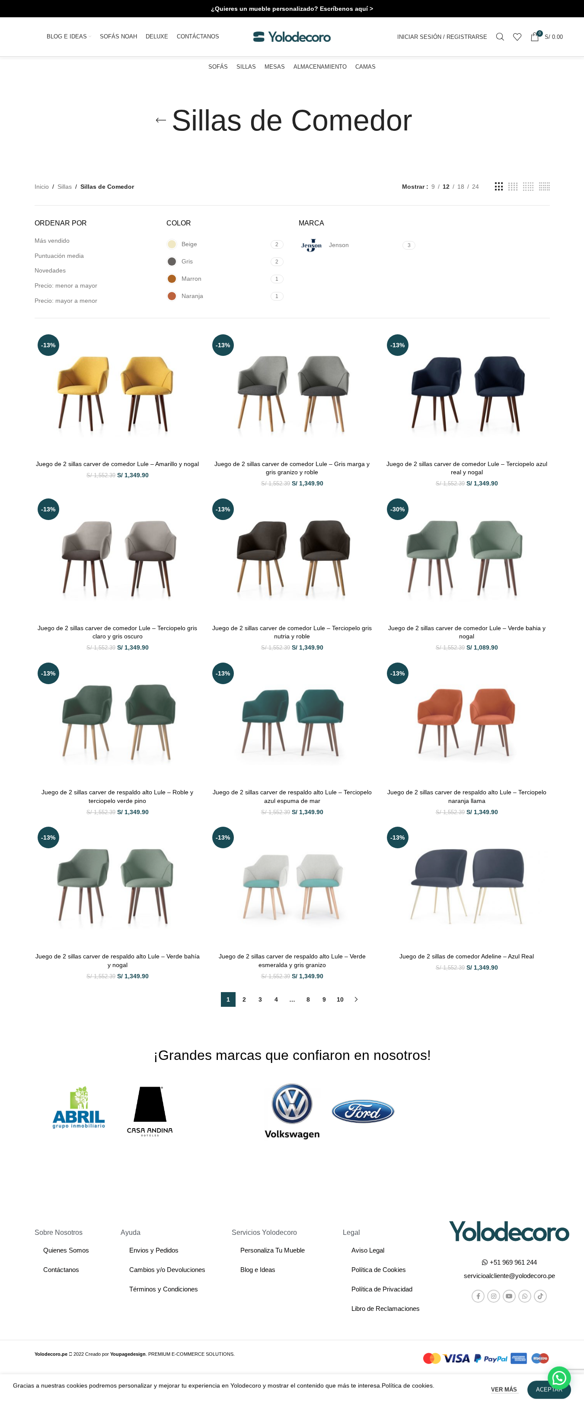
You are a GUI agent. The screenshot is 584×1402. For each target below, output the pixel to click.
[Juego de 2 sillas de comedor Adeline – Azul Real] (467, 886)
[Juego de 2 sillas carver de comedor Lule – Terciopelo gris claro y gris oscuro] (118, 557)
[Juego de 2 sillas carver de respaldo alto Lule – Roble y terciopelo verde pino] (118, 722)
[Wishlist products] (517, 36)
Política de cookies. (408, 1382)
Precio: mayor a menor (66, 300)
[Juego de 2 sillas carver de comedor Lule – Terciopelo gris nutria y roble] (292, 557)
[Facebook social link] (478, 1296)
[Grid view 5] (528, 186)
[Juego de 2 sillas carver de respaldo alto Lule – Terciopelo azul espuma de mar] (292, 722)
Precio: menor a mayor (66, 285)
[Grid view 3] (499, 186)
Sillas (64, 186)
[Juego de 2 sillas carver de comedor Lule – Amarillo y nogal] (118, 393)
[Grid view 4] (512, 186)
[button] (509, 1275)
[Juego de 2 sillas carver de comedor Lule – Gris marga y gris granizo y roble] (292, 393)
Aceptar (549, 1386)
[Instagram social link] (493, 1296)
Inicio (42, 186)
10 (340, 999)
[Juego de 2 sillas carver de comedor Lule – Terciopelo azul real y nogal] (467, 393)
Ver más (505, 1386)
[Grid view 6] (544, 186)
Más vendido (52, 240)
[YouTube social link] (509, 1296)
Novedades (50, 270)
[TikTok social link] (540, 1296)
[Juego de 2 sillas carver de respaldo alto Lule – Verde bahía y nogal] (118, 886)
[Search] (500, 36)
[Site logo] (292, 36)
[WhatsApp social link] (524, 1296)
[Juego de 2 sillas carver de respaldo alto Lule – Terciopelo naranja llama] (467, 722)
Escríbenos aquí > (346, 8)
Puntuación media (59, 255)
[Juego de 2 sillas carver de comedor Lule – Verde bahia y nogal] (467, 557)
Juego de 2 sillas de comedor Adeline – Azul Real (466, 956)
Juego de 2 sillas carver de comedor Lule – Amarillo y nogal (117, 463)
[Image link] (509, 1230)
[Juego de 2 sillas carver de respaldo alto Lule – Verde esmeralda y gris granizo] (292, 886)
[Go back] (161, 120)
